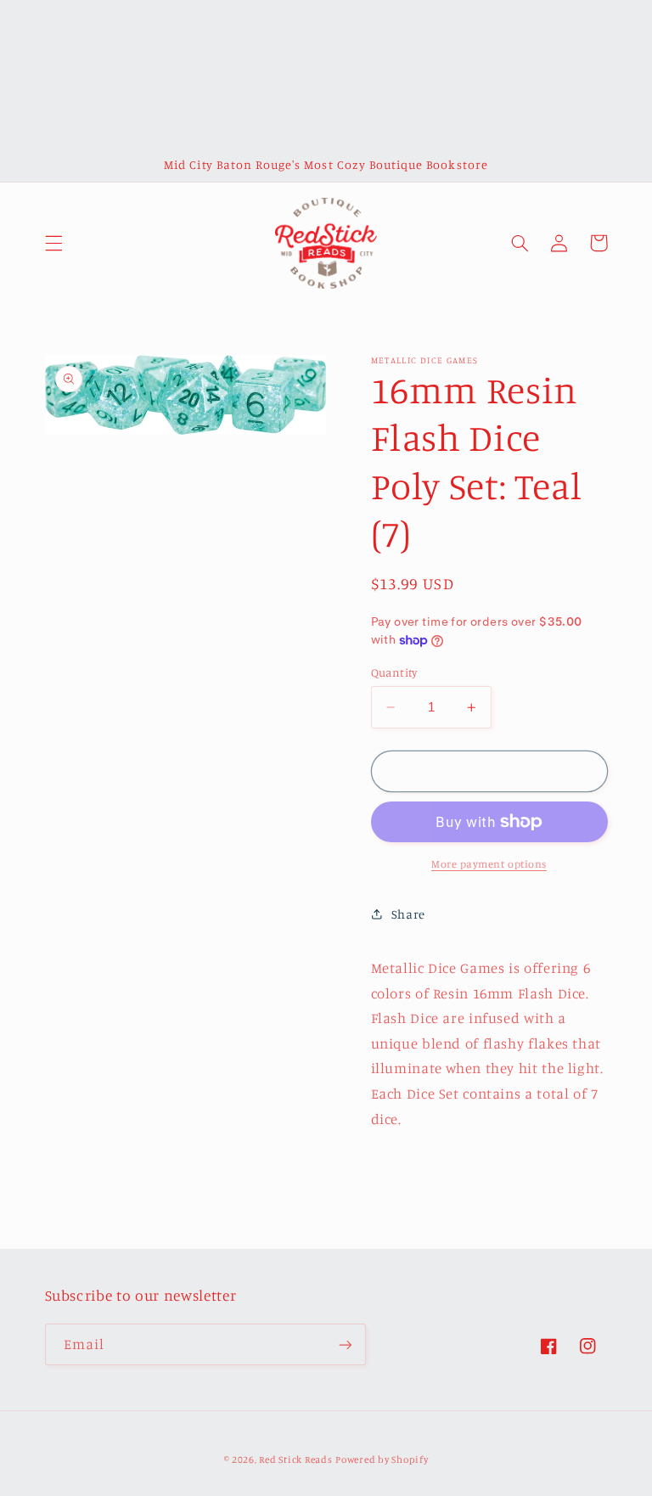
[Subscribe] (344, 1344)
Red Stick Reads (295, 1459)
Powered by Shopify (381, 1459)
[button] (53, 242)
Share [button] (408, 914)
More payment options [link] (489, 864)
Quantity (394, 672)
